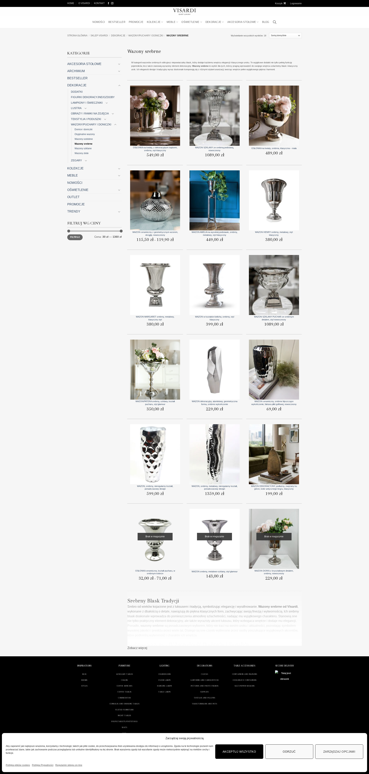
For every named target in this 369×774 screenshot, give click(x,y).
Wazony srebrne (83, 143)
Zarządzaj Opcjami (339, 751)
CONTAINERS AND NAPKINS (244, 674)
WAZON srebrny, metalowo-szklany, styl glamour (215, 571)
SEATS (124, 727)
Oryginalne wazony (85, 134)
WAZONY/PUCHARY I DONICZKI (145, 35)
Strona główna (77, 35)
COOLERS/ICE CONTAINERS (244, 680)
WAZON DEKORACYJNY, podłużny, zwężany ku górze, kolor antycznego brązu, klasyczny (274, 487)
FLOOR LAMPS (164, 680)
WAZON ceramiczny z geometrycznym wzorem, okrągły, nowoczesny (155, 233)
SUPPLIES (204, 692)
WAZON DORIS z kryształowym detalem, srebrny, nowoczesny (273, 572)
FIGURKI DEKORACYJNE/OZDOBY (93, 97)
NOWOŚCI (98, 22)
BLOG (265, 22)
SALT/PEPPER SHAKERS (245, 686)
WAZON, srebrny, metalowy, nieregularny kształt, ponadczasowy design (215, 487)
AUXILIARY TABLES (124, 674)
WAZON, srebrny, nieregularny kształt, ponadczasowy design (155, 487)
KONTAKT (99, 3)
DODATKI (77, 91)
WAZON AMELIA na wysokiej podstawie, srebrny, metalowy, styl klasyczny (215, 233)
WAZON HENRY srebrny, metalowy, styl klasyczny (274, 233)
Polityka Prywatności (42, 765)
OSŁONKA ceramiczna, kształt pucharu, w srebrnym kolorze (155, 572)
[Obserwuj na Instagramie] (112, 3)
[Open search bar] (275, 22)
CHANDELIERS (164, 674)
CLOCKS (204, 674)
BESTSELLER (116, 22)
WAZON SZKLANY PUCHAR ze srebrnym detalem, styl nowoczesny (274, 318)
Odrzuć (289, 751)
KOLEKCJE (153, 22)
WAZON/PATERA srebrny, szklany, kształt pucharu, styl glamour (155, 402)
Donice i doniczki (83, 129)
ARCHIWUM (76, 71)
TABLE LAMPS (164, 692)
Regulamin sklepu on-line (68, 765)
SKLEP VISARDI (99, 35)
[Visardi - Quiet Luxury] (184, 12)
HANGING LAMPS (164, 686)
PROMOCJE (136, 22)
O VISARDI (84, 3)
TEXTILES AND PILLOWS (204, 698)
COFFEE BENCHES (124, 686)
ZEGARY (76, 160)
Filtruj (75, 237)
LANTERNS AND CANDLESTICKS (204, 680)
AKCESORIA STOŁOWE (241, 22)
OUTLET (73, 197)
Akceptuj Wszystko (239, 751)
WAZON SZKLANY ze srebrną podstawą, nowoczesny (214, 148)
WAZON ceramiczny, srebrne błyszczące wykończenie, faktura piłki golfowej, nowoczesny (274, 402)
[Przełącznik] (119, 64)
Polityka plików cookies (18, 765)
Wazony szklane (83, 148)
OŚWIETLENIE (190, 22)
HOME (70, 3)
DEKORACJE (213, 22)
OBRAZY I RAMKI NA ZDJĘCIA (90, 113)
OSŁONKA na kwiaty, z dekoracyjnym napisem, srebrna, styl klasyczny (155, 148)
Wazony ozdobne (84, 139)
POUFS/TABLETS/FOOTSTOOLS (124, 721)
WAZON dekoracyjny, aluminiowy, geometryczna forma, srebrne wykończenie (214, 402)
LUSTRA (76, 108)
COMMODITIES (124, 698)
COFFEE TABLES (124, 692)
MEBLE (171, 22)
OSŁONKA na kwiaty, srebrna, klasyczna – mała (274, 148)
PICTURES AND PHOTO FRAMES (205, 686)
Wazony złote (82, 153)
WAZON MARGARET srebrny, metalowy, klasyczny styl (155, 318)
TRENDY (73, 211)
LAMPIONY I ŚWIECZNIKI (87, 102)
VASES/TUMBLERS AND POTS (204, 704)
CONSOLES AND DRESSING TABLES (124, 704)
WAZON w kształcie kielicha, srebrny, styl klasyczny (214, 318)
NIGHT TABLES (124, 715)
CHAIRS (124, 680)
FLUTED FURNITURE (124, 710)
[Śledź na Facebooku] (108, 3)
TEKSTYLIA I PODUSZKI (86, 119)
